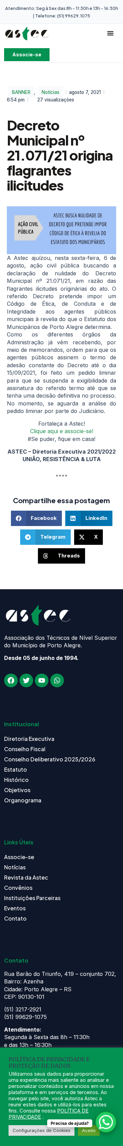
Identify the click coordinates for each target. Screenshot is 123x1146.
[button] (36, 518)
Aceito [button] (89, 1130)
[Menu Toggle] (110, 33)
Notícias (50, 92)
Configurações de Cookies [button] (41, 1130)
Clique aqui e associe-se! (61, 431)
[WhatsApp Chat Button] (106, 1122)
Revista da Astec (26, 877)
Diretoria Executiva (29, 738)
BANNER (21, 92)
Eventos (15, 908)
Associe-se (19, 856)
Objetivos (17, 789)
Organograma (22, 800)
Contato (15, 918)
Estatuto (15, 769)
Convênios (18, 887)
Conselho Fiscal (24, 749)
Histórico (16, 779)
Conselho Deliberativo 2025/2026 (49, 759)
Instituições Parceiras (32, 897)
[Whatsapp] (57, 680)
